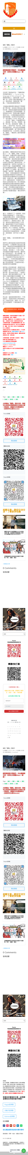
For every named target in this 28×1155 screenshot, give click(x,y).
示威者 (5, 399)
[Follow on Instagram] (7, 1125)
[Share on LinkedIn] (10, 380)
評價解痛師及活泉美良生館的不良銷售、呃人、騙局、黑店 (13, 557)
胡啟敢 (5, 47)
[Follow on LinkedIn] (18, 1125)
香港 (17, 399)
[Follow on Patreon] (14, 1125)
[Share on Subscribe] (15, 383)
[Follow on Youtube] (11, 1125)
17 (10, 731)
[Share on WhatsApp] (10, 377)
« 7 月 (8, 737)
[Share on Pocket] (19, 380)
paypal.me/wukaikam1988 (9, 343)
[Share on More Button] (14, 1153)
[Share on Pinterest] (5, 380)
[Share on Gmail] (5, 383)
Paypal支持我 (9, 1105)
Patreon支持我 (9, 1116)
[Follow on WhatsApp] (21, 1125)
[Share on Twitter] (15, 377)
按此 (4, 350)
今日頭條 (18, 47)
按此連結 (14, 441)
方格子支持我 (8, 1110)
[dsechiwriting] (14, 630)
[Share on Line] (19, 377)
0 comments (15, 49)
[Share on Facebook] (5, 377)
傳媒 (13, 397)
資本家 (11, 399)
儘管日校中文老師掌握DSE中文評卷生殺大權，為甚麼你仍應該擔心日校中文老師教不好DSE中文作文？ (14, 533)
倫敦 (9, 397)
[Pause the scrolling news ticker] (24, 34)
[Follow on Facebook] (4, 1125)
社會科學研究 (7, 49)
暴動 (18, 397)
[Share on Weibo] (15, 380)
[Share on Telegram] (10, 383)
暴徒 (23, 397)
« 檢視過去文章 (6, 564)
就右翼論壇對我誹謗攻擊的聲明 (13, 1130)
